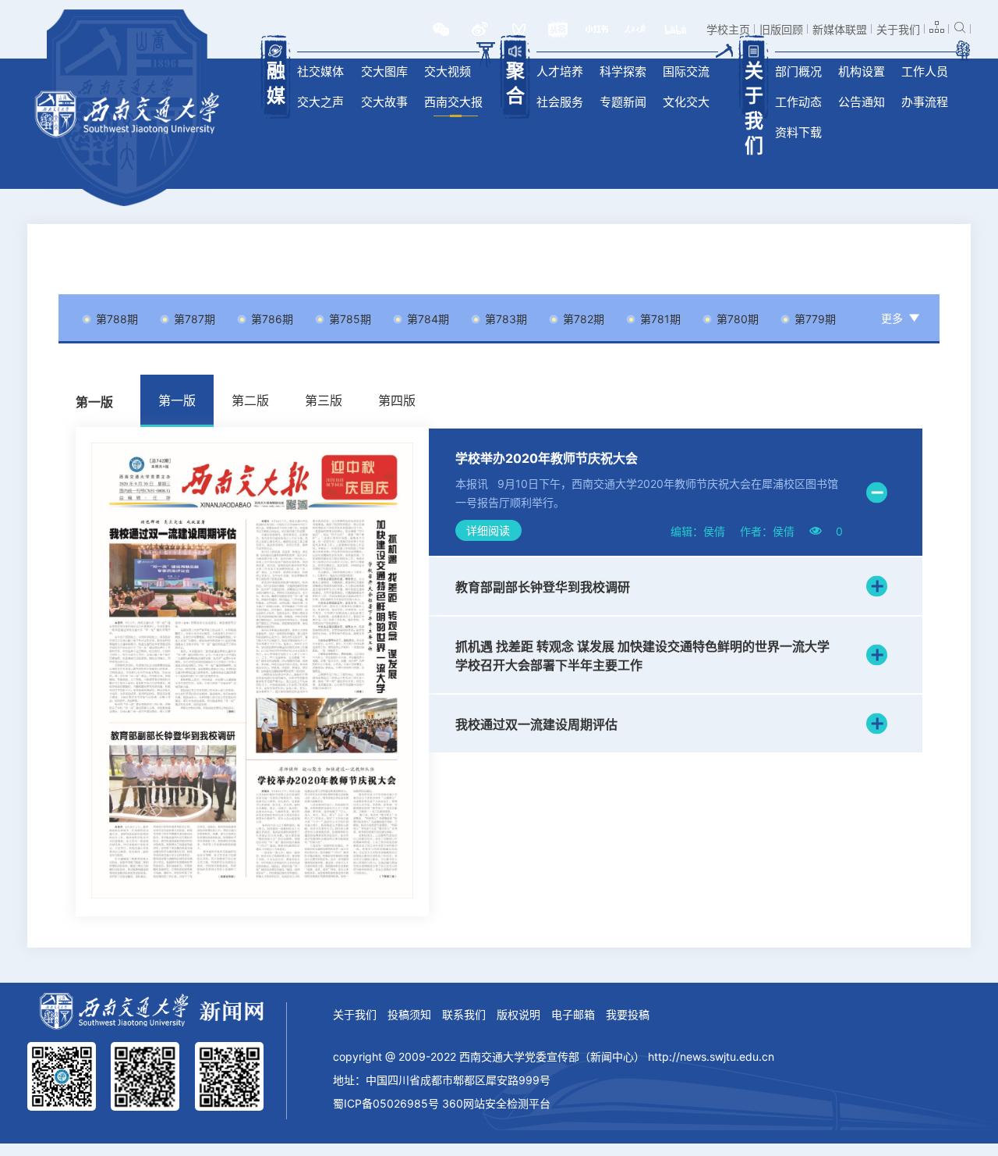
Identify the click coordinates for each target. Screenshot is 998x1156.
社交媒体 (320, 71)
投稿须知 (409, 1014)
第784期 (428, 318)
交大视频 (447, 71)
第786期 (272, 318)
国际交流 (686, 71)
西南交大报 (453, 101)
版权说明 (518, 1014)
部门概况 (798, 71)
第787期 (194, 318)
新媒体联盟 (839, 29)
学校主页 (728, 29)
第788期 (117, 318)
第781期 (660, 318)
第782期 (583, 318)
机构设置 (861, 71)
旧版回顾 (781, 29)
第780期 (738, 318)
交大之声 (320, 101)
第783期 (506, 318)
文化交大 (686, 101)
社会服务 (559, 101)
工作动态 (798, 101)
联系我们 (464, 1014)
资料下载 (798, 132)
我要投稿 (627, 1014)
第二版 (250, 400)
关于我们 (898, 29)
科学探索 (623, 71)
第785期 (350, 318)
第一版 (177, 400)
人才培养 (559, 71)
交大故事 (384, 101)
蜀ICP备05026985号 (386, 1103)
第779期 (815, 318)
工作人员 (924, 71)
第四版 (397, 400)
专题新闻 (623, 101)
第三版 (323, 400)
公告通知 (861, 101)
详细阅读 (488, 530)
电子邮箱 (573, 1014)
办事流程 (924, 101)
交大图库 (384, 71)
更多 (892, 318)
